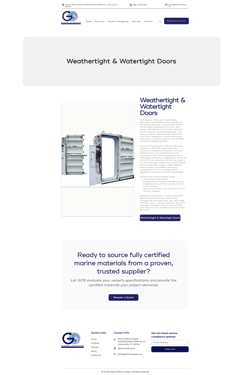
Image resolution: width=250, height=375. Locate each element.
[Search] (160, 21)
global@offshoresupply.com (130, 354)
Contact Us (96, 355)
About (94, 351)
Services (95, 347)
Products (95, 343)
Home (93, 339)
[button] (118, 21)
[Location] (63, 5)
